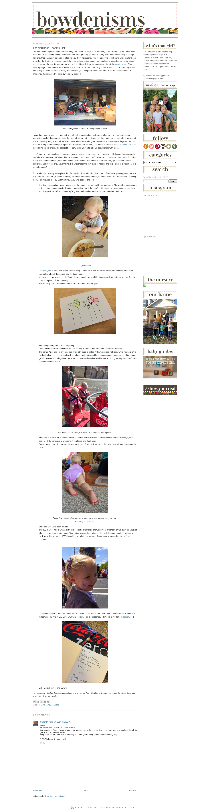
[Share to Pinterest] (48, 701)
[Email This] (34, 701)
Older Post (132, 790)
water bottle (61, 277)
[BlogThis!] (37, 701)
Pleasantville (127, 617)
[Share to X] (41, 701)
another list (123, 157)
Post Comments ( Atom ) (56, 796)
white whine (121, 64)
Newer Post (38, 790)
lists (56, 705)
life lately (47, 705)
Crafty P (44, 722)
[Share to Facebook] (44, 701)
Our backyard (45, 271)
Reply (42, 743)
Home (85, 790)
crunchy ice (125, 144)
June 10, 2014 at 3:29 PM (60, 722)
